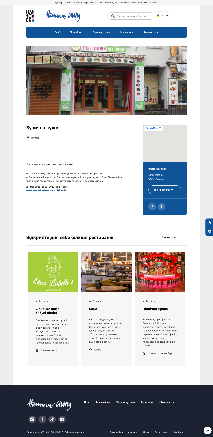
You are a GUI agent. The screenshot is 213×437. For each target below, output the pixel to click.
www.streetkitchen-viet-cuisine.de (46, 190)
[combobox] (130, 16)
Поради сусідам (125, 402)
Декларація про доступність (124, 432)
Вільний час (103, 402)
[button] (185, 237)
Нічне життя (166, 402)
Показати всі (170, 237)
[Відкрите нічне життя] (157, 32)
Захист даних (162, 432)
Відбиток (178, 432)
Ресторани (147, 402)
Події (87, 402)
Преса (146, 432)
